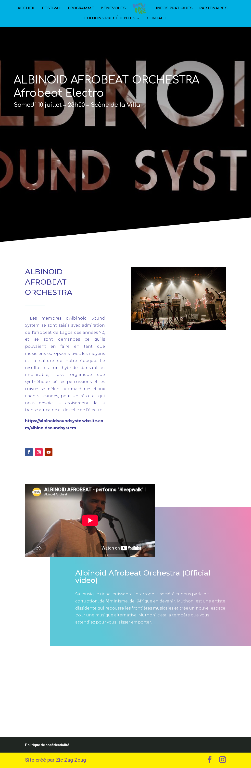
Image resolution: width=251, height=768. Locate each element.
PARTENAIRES (213, 8)
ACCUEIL (27, 8)
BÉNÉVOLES (113, 8)
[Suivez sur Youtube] (48, 452)
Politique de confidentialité (47, 745)
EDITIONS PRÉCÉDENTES (109, 18)
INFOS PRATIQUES (174, 8)
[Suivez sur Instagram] (39, 452)
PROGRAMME (81, 8)
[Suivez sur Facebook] (29, 452)
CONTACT (156, 18)
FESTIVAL (51, 8)
